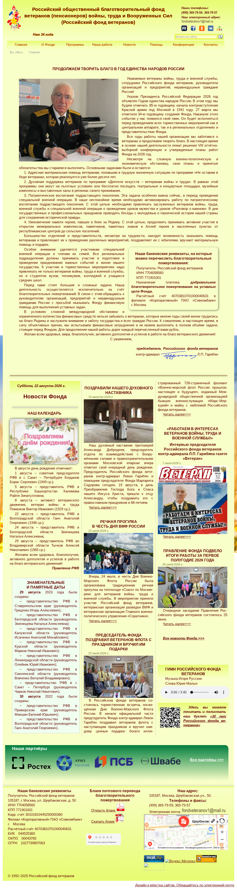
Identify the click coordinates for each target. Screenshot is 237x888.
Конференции (183, 44)
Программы (75, 44)
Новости (129, 44)
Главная (21, 44)
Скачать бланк (103, 821)
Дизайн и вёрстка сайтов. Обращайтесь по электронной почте (184, 885)
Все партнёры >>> (207, 760)
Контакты (211, 44)
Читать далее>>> (103, 507)
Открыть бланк (103, 810)
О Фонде (48, 44)
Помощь (156, 44)
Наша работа (102, 44)
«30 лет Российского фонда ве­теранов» (204, 721)
